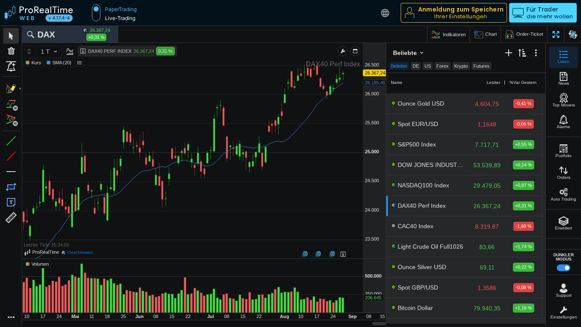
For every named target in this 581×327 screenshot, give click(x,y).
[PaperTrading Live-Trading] (96, 12)
